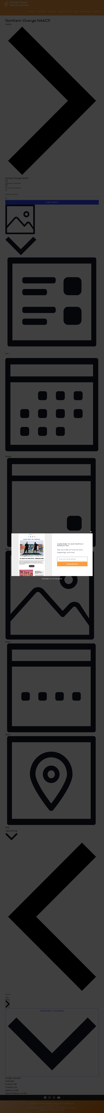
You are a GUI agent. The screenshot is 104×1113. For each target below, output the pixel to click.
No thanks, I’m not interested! (52, 579)
